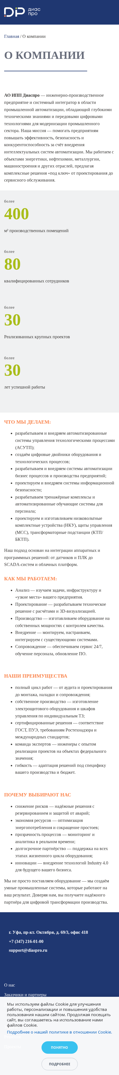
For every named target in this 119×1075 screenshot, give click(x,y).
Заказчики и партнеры (25, 994)
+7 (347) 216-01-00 (26, 941)
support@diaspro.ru (28, 950)
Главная (11, 36)
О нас (9, 985)
